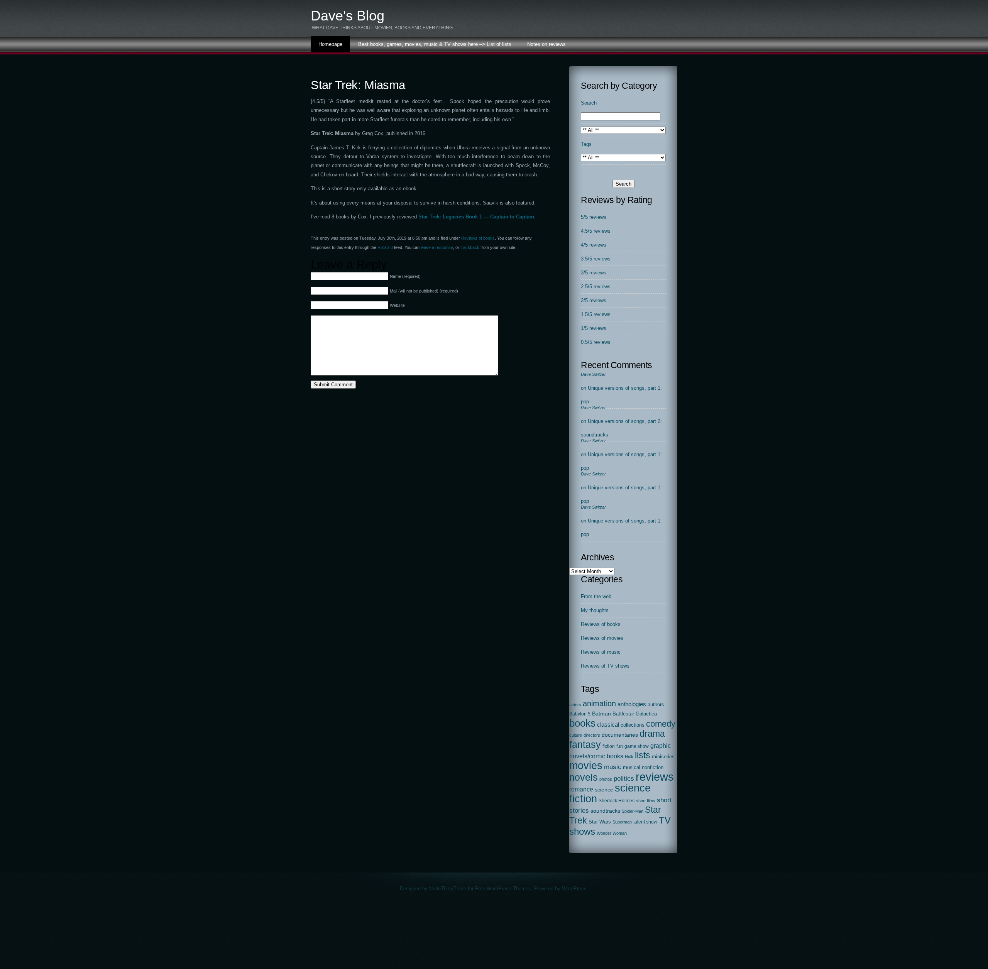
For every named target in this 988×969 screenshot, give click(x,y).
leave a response (437, 247)
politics (624, 778)
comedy (660, 724)
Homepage (330, 44)
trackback (469, 247)
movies (585, 765)
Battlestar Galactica (634, 714)
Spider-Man (632, 811)
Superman (622, 822)
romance (581, 789)
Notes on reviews (546, 44)
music (612, 767)
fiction (608, 746)
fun (619, 746)
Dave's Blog (347, 16)
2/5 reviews (593, 300)
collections (633, 725)
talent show (645, 822)
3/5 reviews (593, 273)
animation (599, 703)
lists (642, 755)
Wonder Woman (612, 833)
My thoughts (595, 610)
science (604, 790)
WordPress (574, 888)
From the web (596, 596)
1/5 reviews (593, 328)
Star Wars (600, 822)
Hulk (629, 756)
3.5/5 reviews (596, 259)
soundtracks (605, 811)
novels (583, 777)
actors (575, 704)
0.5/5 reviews (596, 342)
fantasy (585, 744)
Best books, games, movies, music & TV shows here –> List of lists (434, 44)
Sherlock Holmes (616, 800)
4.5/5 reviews (596, 231)
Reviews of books (478, 238)
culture (575, 735)
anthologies (632, 704)
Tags (586, 144)
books (582, 723)
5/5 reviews (593, 217)
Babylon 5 (579, 714)
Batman (601, 713)
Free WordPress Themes (503, 888)
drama (652, 734)
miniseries (663, 756)
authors (656, 704)
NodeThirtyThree (447, 888)
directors (592, 735)
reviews (655, 776)
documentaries (620, 735)
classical (608, 725)
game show (636, 746)
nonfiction (652, 767)
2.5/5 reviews (596, 286)
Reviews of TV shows (605, 666)
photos (605, 779)
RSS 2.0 (385, 247)
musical (631, 767)
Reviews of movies (602, 638)
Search (589, 103)
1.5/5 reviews (596, 314)
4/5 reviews (593, 245)
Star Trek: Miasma (358, 85)
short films (645, 800)
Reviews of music (601, 652)
